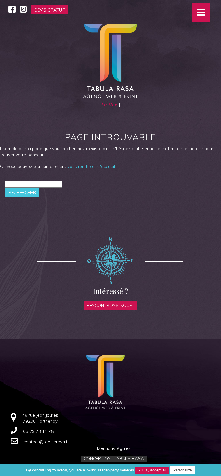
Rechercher (22, 192)
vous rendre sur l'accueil (91, 166)
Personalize (182, 470)
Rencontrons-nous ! (110, 305)
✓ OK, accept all (152, 470)
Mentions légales (114, 448)
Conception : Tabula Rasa (114, 458)
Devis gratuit (49, 10)
